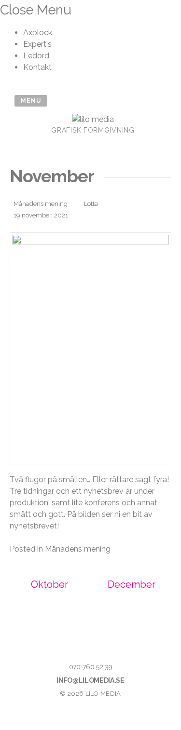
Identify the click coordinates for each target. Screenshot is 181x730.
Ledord (36, 55)
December (131, 584)
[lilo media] (93, 119)
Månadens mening (41, 203)
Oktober (49, 584)
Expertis (37, 44)
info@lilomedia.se (90, 680)
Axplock (37, 32)
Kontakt (37, 67)
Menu (31, 100)
